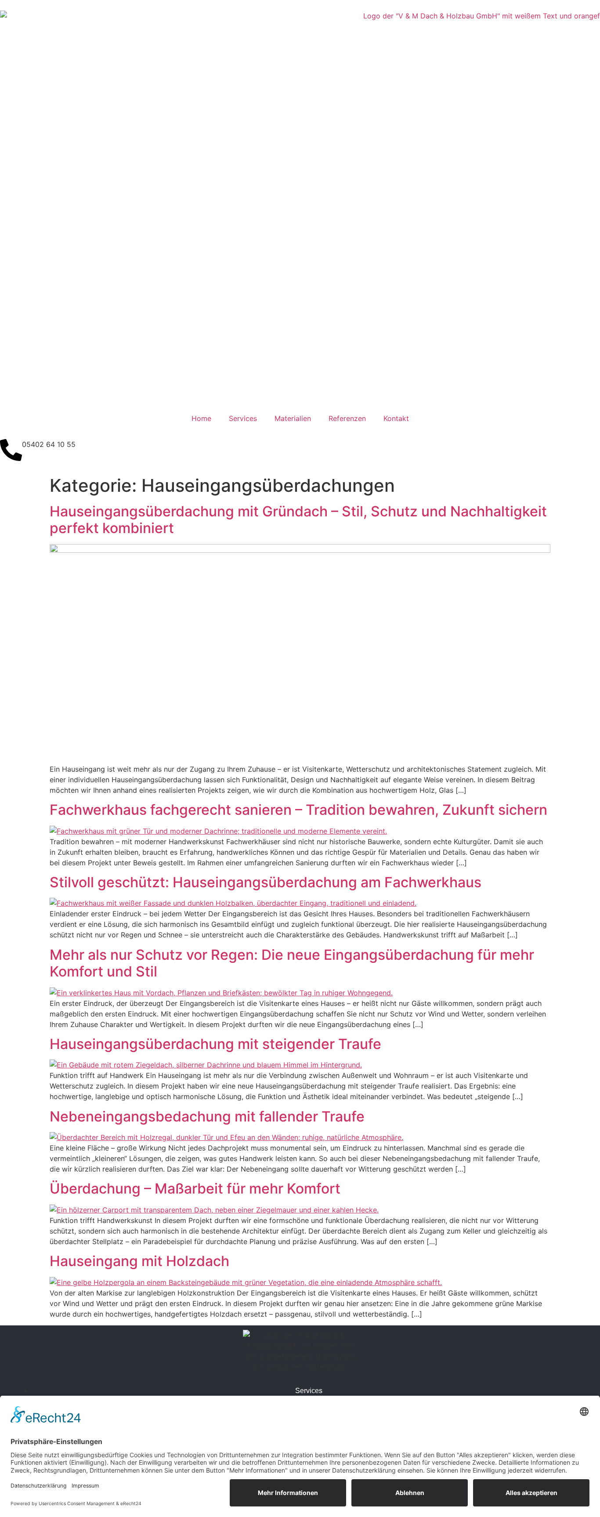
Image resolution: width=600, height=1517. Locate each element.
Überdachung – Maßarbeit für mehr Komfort (195, 1188)
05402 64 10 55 (49, 444)
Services (243, 418)
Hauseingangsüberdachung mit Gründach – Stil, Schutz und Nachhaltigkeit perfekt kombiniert (298, 520)
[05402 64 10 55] (11, 450)
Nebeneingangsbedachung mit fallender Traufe (207, 1116)
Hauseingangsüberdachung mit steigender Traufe (215, 1043)
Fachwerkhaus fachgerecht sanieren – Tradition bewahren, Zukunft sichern (298, 809)
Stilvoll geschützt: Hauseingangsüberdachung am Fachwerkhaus (265, 882)
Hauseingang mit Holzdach (139, 1261)
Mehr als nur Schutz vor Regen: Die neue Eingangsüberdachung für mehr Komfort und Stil (292, 963)
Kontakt (396, 418)
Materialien (293, 418)
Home (201, 418)
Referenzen (347, 418)
